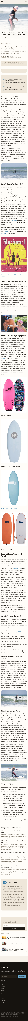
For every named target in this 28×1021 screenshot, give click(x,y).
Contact (3, 1004)
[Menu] (26, 2)
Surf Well (3, 993)
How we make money (19, 64)
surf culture (14, 220)
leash (19, 631)
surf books (4, 233)
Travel (2, 992)
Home (2, 43)
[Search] (23, 1)
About (2, 1002)
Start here (3, 1000)
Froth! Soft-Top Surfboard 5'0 (9, 508)
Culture (2, 990)
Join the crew (22, 976)
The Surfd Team (9, 56)
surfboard (3, 358)
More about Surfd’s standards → (10, 908)
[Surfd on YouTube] (4, 980)
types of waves (17, 568)
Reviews (3, 986)
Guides (6, 43)
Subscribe (14, 928)
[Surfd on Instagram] (2, 980)
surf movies (7, 231)
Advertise (3, 1005)
